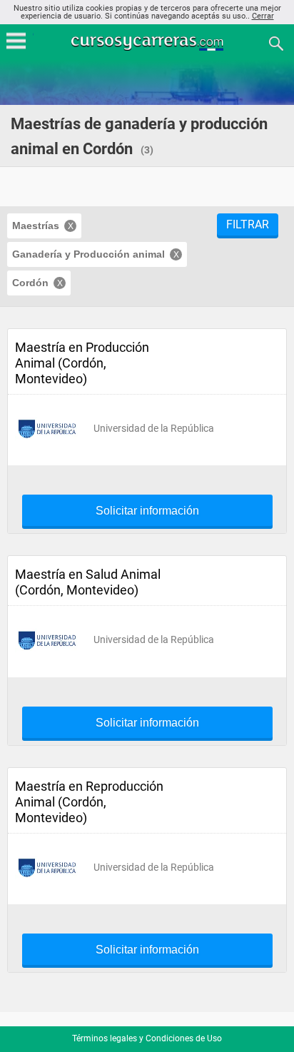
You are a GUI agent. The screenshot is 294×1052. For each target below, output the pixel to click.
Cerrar (263, 16)
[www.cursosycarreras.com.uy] (148, 42)
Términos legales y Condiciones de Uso (147, 1038)
